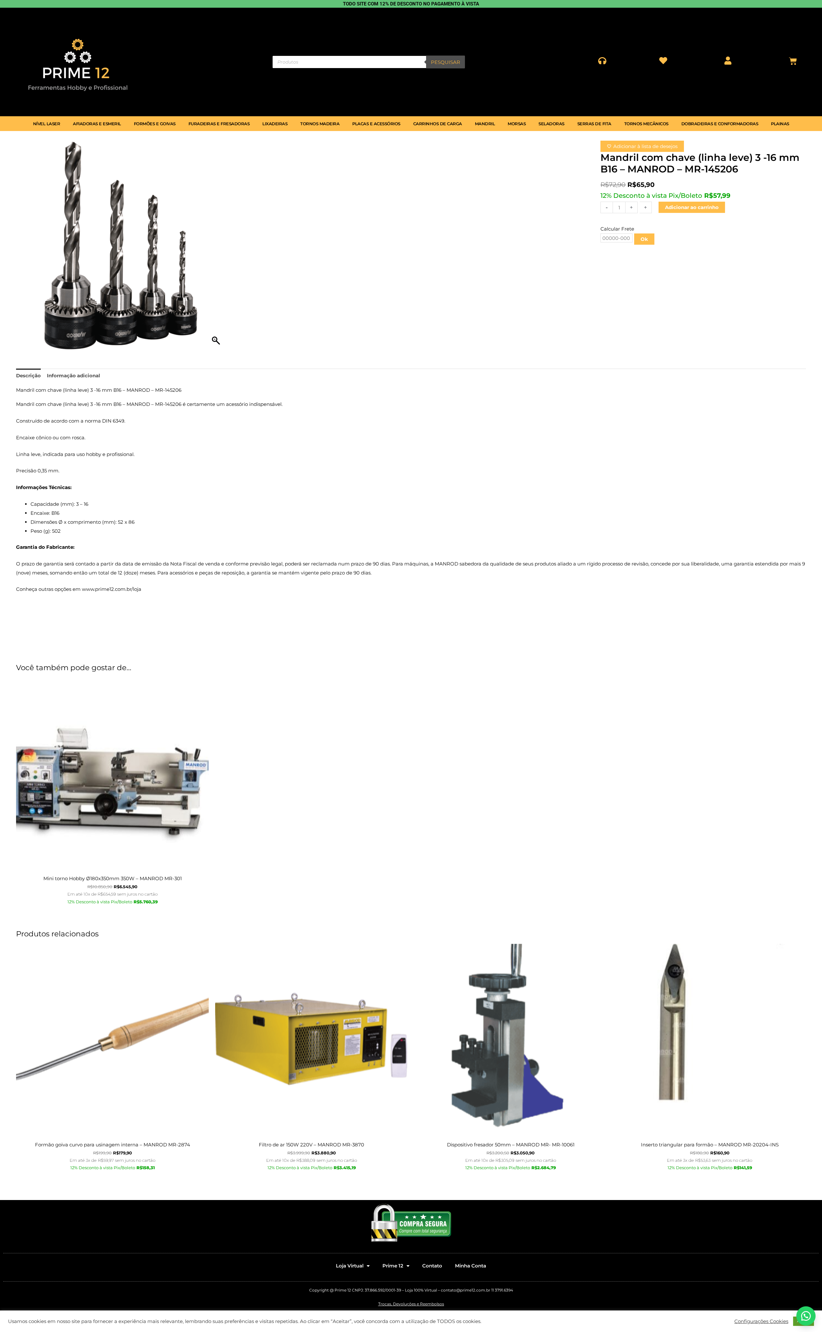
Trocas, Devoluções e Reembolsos (411, 1303)
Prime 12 (392, 1266)
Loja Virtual (349, 1266)
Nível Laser (46, 123)
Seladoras (551, 123)
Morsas (517, 123)
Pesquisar (445, 62)
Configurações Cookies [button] (761, 1321)
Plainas (780, 123)
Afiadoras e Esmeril (97, 123)
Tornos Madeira (319, 123)
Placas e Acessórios (376, 123)
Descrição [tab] (28, 375)
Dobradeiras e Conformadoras (719, 123)
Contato (432, 1266)
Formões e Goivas (155, 123)
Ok (644, 239)
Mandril (485, 123)
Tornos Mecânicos (646, 123)
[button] (806, 1316)
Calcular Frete (617, 229)
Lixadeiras (274, 123)
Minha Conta (470, 1266)
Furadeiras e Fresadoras (219, 123)
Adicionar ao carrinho (692, 207)
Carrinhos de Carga (437, 123)
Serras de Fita (594, 123)
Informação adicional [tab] (73, 375)
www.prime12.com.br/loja (111, 589)
